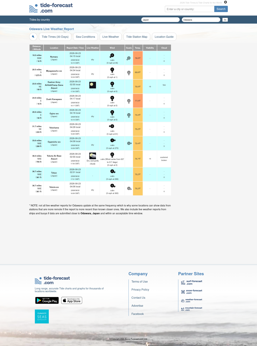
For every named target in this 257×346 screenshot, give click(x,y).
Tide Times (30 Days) (55, 37)
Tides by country (39, 19)
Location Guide (164, 37)
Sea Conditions (85, 37)
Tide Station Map (136, 37)
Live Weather (110, 37)
